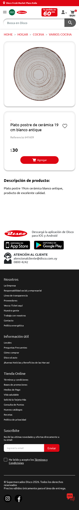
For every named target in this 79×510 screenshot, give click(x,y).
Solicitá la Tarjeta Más (15, 399)
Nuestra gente (11, 310)
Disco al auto (10, 357)
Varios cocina (60, 34)
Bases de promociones (15, 384)
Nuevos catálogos (13, 409)
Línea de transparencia (16, 295)
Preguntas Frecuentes (15, 347)
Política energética (14, 325)
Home (8, 34)
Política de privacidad (15, 419)
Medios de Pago (12, 389)
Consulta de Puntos (14, 404)
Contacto (8, 320)
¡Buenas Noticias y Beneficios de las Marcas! (26, 362)
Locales (8, 342)
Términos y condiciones (16, 379)
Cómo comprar (11, 352)
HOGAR (22, 34)
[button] (5, 12)
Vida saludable (11, 394)
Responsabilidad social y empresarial (23, 290)
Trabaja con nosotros (15, 315)
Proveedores (10, 300)
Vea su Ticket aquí (13, 305)
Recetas (8, 414)
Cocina (38, 34)
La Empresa (10, 285)
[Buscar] (70, 22)
